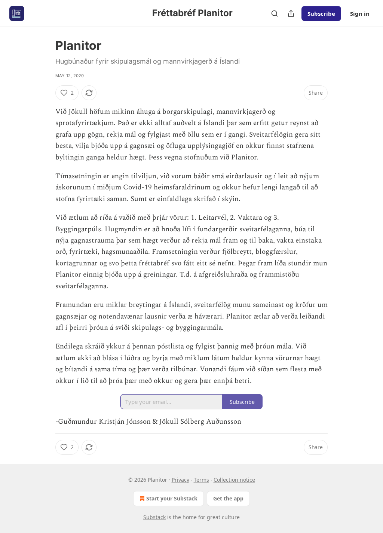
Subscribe (321, 13)
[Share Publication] (291, 13)
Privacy (180, 479)
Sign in (360, 13)
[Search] (274, 13)
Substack (154, 517)
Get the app (228, 498)
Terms (201, 479)
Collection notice (234, 479)
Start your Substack (171, 498)
